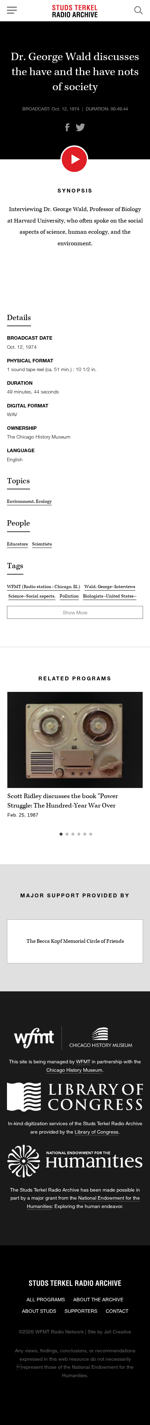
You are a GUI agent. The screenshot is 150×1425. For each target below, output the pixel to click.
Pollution (69, 596)
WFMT (83, 1061)
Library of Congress (96, 1132)
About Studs (39, 1311)
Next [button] (129, 740)
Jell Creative (117, 1331)
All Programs (46, 1299)
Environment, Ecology (29, 501)
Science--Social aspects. (31, 596)
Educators (17, 544)
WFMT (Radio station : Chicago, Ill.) (43, 587)
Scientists (42, 544)
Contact (117, 1311)
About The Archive (98, 1299)
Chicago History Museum (74, 1070)
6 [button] (101, 834)
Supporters (81, 1311)
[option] (75, 759)
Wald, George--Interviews (109, 587)
